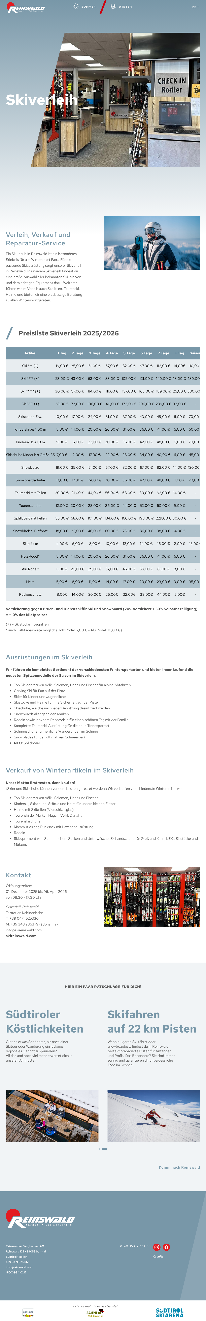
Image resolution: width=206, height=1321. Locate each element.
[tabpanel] (52, 1074)
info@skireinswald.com (24, 930)
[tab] (101, 1149)
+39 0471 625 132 (17, 1262)
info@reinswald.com (19, 1267)
